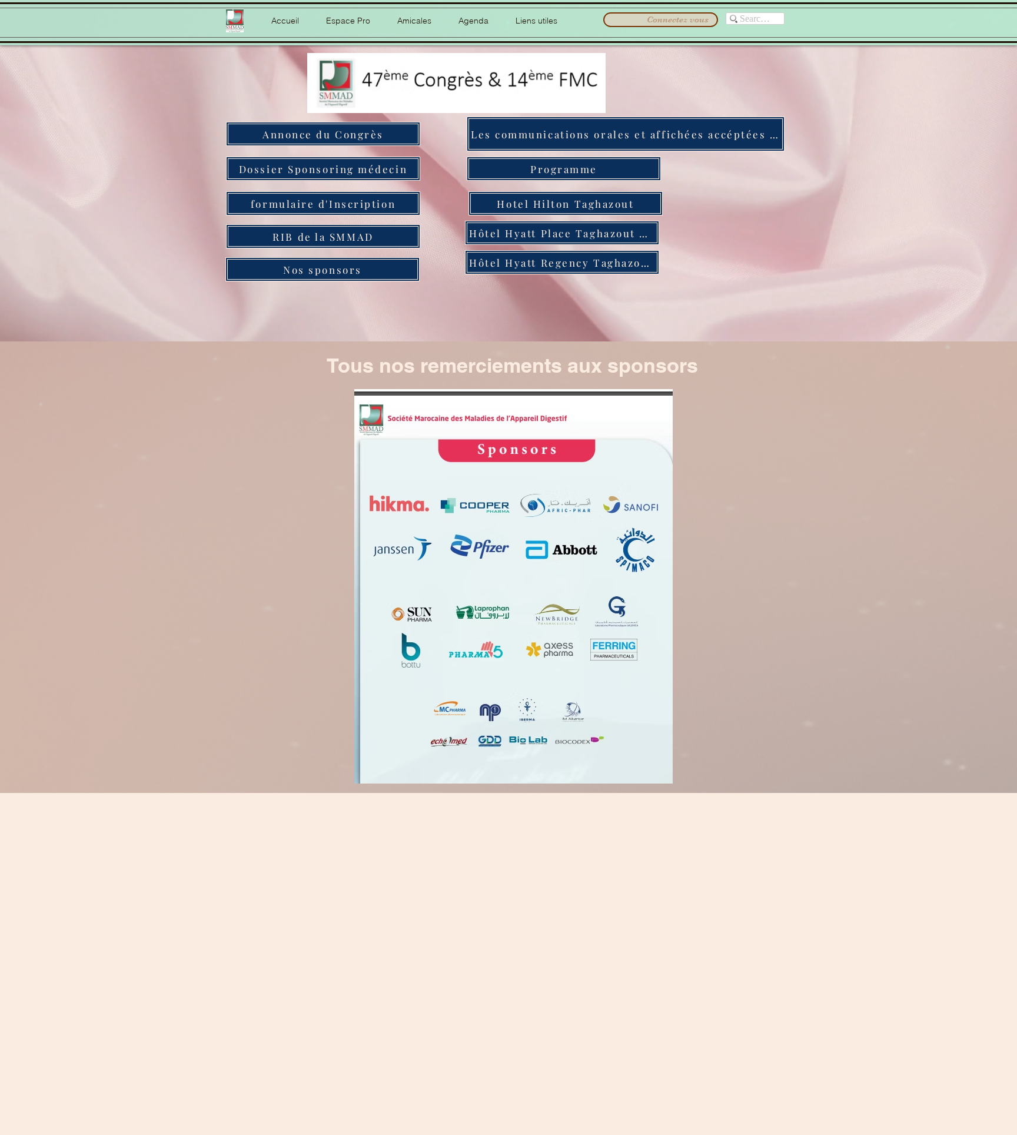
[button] (348, 20)
